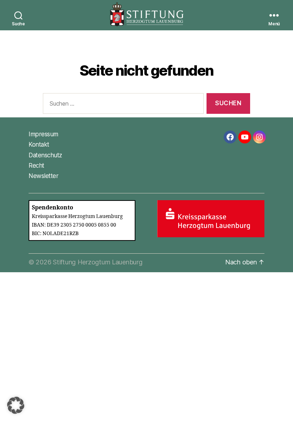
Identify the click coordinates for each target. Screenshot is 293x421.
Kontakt (39, 144)
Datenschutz (45, 155)
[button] (15, 405)
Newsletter (43, 175)
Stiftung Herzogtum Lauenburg (97, 262)
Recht (36, 165)
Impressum (43, 134)
